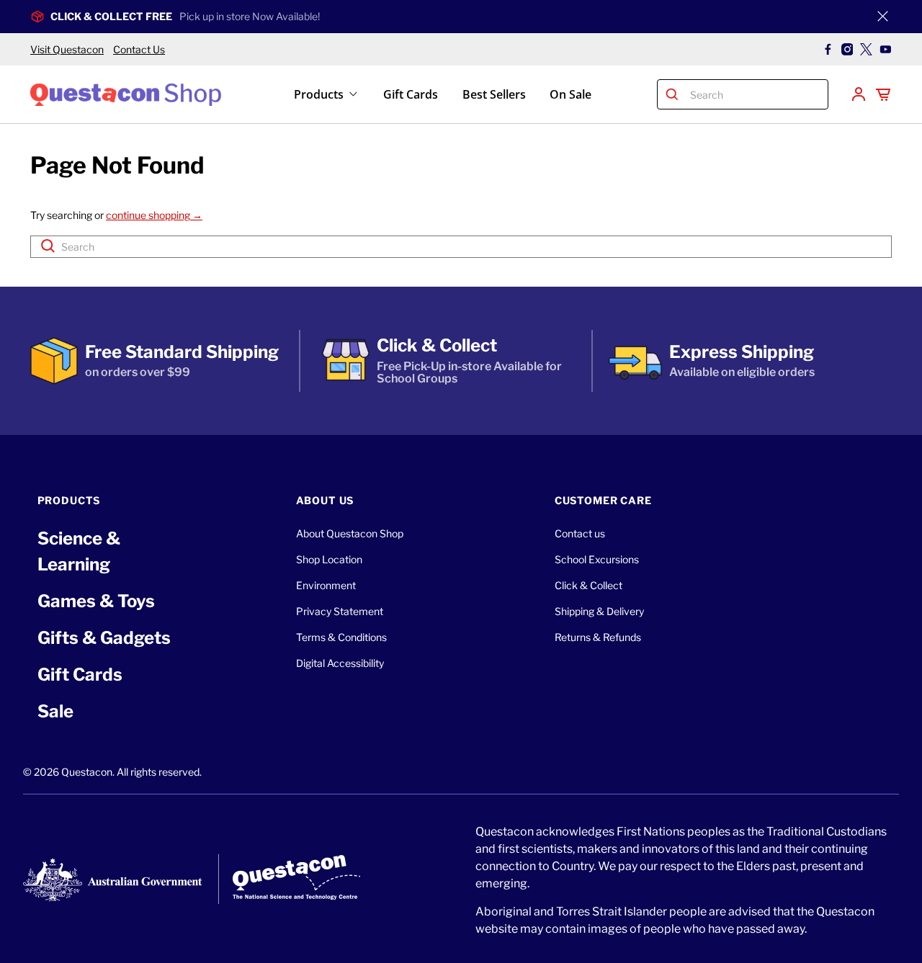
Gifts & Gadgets (104, 637)
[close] (882, 16)
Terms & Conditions (341, 637)
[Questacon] (125, 94)
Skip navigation (461, 41)
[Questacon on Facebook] (828, 49)
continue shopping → (154, 215)
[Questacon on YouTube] (886, 49)
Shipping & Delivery (599, 611)
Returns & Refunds (598, 637)
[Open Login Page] (858, 94)
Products (319, 94)
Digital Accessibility (340, 663)
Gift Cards (410, 94)
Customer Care (603, 500)
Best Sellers (494, 94)
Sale (55, 711)
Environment (326, 585)
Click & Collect (588, 585)
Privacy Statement (339, 611)
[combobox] (756, 94)
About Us (325, 500)
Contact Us (139, 49)
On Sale (570, 94)
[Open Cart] (883, 94)
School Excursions (597, 559)
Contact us (580, 533)
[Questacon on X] (866, 49)
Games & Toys (96, 601)
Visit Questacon (67, 49)
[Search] (672, 94)
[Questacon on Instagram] (847, 49)
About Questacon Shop (349, 533)
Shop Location (329, 559)
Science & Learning (78, 551)
